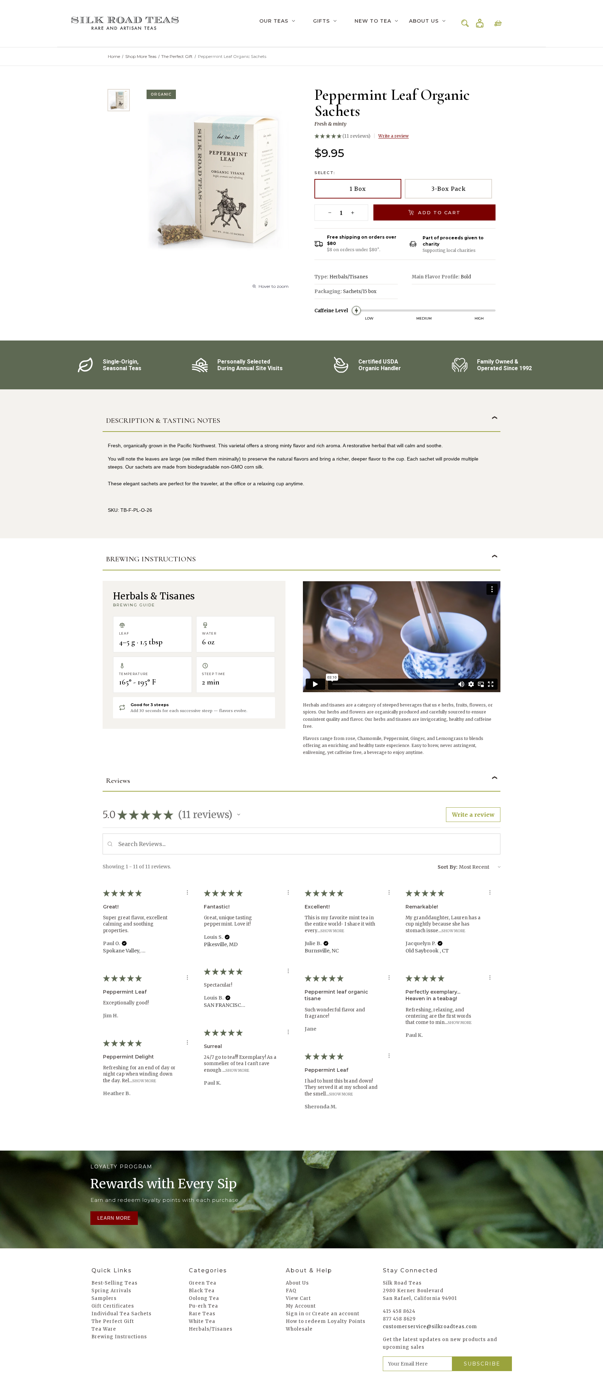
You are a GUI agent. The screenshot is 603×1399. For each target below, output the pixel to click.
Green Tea (202, 1283)
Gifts (321, 21)
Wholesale (299, 1329)
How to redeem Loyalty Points (325, 1321)
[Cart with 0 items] (498, 23)
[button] (238, 814)
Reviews (118, 780)
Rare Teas (202, 1314)
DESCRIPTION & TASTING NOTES (163, 420)
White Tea (202, 1321)
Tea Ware (103, 1329)
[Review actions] (187, 892)
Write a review (393, 136)
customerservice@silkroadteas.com (430, 1327)
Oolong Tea (204, 1298)
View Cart (298, 1298)
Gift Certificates (112, 1306)
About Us (424, 21)
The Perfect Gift (112, 1321)
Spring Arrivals (111, 1291)
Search (465, 23)
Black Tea (202, 1291)
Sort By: (447, 867)
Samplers (104, 1298)
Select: (324, 172)
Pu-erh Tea (203, 1306)
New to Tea (373, 21)
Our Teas (273, 21)
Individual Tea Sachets (121, 1314)
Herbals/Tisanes (210, 1329)
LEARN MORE (114, 1218)
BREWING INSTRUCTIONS (151, 559)
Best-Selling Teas (114, 1283)
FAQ (291, 1291)
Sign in (480, 23)
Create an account (335, 1314)
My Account (301, 1306)
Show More (332, 931)
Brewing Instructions (119, 1337)
